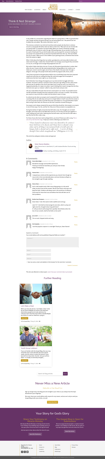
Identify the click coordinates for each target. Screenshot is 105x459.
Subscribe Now (52, 402)
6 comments (38, 24)
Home (40, 445)
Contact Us (41, 447)
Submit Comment (73, 265)
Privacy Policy (75, 445)
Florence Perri (35, 172)
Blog (3, 1)
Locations (37, 9)
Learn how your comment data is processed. (60, 272)
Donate (78, 9)
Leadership (41, 451)
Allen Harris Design (70, 457)
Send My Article (69, 431)
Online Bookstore (9, 1)
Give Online (57, 445)
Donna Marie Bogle (37, 161)
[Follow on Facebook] (22, 452)
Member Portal (18, 1)
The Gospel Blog (26, 321)
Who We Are (28, 9)
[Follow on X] (25, 452)
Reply (76, 162)
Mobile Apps (58, 451)
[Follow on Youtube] (27, 452)
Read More (24, 318)
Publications (57, 449)
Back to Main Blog (14, 27)
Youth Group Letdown (29, 348)
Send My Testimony (35, 434)
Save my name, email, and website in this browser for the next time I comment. (49, 262)
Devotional (31, 24)
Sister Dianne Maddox (15, 24)
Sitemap (73, 447)
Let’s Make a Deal (27, 306)
